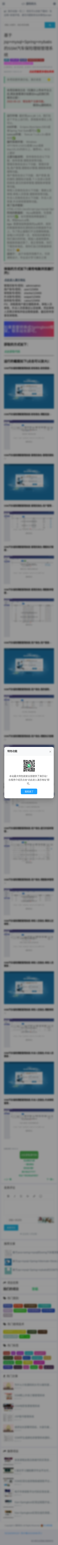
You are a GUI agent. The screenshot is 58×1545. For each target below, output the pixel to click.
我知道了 (29, 791)
